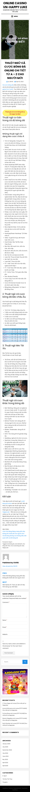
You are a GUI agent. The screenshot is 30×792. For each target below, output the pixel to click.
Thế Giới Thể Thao (7, 779)
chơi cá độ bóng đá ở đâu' (17, 545)
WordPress (15, 789)
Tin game (5, 782)
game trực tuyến (7, 89)
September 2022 (7, 750)
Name (4, 620)
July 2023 (5, 747)
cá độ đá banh (18, 544)
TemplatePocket (17, 788)
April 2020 (5, 765)
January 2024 (6, 744)
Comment (6, 602)
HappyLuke (5, 512)
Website (4, 634)
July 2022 (5, 753)
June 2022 (5, 756)
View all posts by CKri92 (9, 566)
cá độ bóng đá (10, 544)
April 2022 (5, 762)
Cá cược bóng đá (7, 85)
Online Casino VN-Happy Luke (15, 5)
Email (4, 627)
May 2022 (5, 759)
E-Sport (10, 542)
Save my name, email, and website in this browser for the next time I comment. (14, 646)
